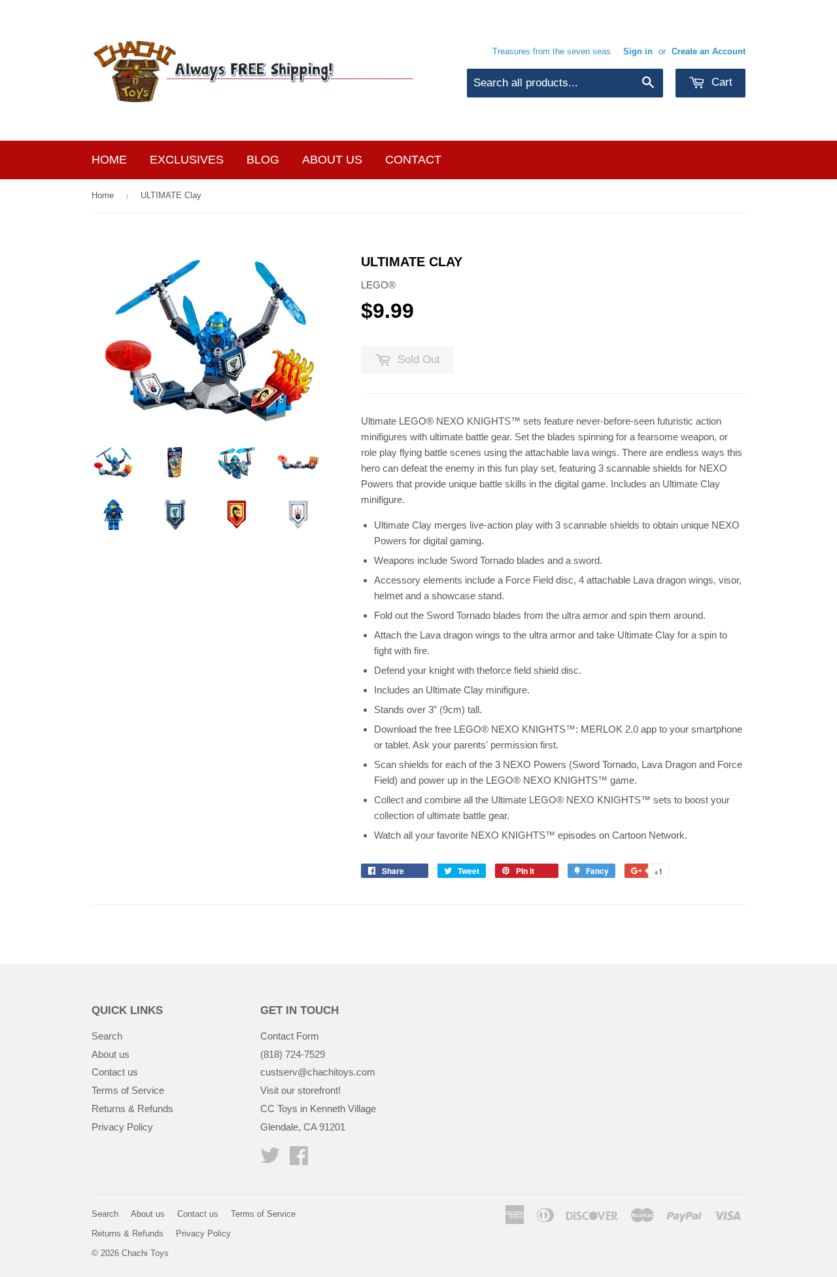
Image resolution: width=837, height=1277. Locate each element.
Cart (720, 82)
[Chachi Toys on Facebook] (299, 1159)
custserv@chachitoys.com (317, 1071)
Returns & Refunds (132, 1108)
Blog (263, 159)
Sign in (638, 51)
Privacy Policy (122, 1126)
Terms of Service (128, 1090)
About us (332, 159)
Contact (413, 159)
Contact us (115, 1071)
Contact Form (289, 1035)
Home (109, 159)
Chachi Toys (145, 1253)
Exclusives (187, 159)
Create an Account (708, 51)
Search (107, 1035)
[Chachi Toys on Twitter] (270, 1159)
